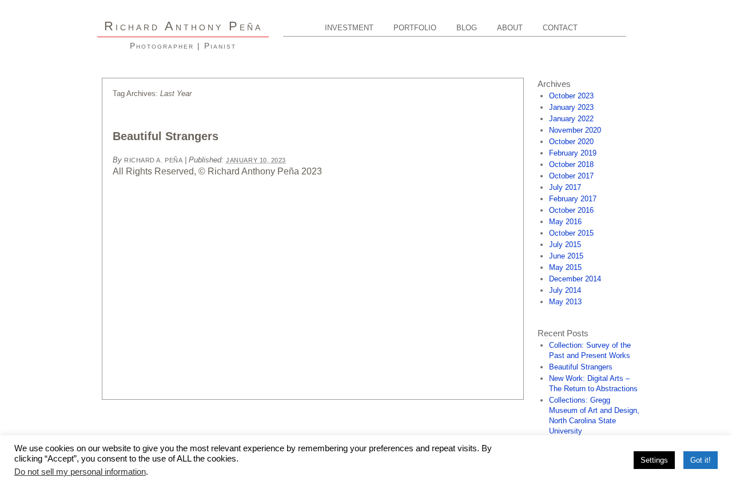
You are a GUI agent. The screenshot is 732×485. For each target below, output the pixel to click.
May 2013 (565, 301)
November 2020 (575, 130)
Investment (349, 27)
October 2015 (571, 233)
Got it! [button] (700, 460)
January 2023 (571, 107)
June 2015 (566, 256)
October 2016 (571, 210)
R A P (183, 26)
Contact (560, 27)
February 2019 (572, 153)
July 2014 (565, 290)
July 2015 (565, 244)
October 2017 (571, 176)
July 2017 (565, 187)
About (510, 27)
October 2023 (571, 96)
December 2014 (575, 279)
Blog (466, 27)
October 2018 (571, 164)
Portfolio (414, 27)
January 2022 (571, 118)
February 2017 (572, 198)
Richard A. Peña (153, 160)
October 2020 (571, 141)
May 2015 (565, 267)
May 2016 (565, 221)
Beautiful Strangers (165, 136)
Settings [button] (654, 460)
